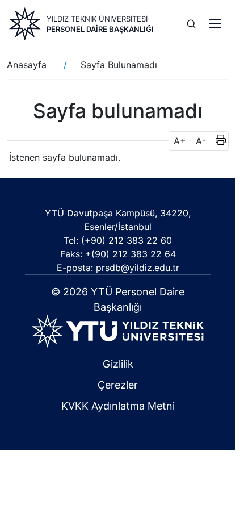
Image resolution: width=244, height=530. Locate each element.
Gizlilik (118, 364)
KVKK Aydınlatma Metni (118, 406)
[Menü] (215, 23)
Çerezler (118, 385)
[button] (217, 141)
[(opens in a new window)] (118, 330)
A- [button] (201, 141)
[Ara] (191, 23)
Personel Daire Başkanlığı (100, 29)
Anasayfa (27, 64)
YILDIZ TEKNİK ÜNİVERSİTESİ (97, 18)
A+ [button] (180, 141)
